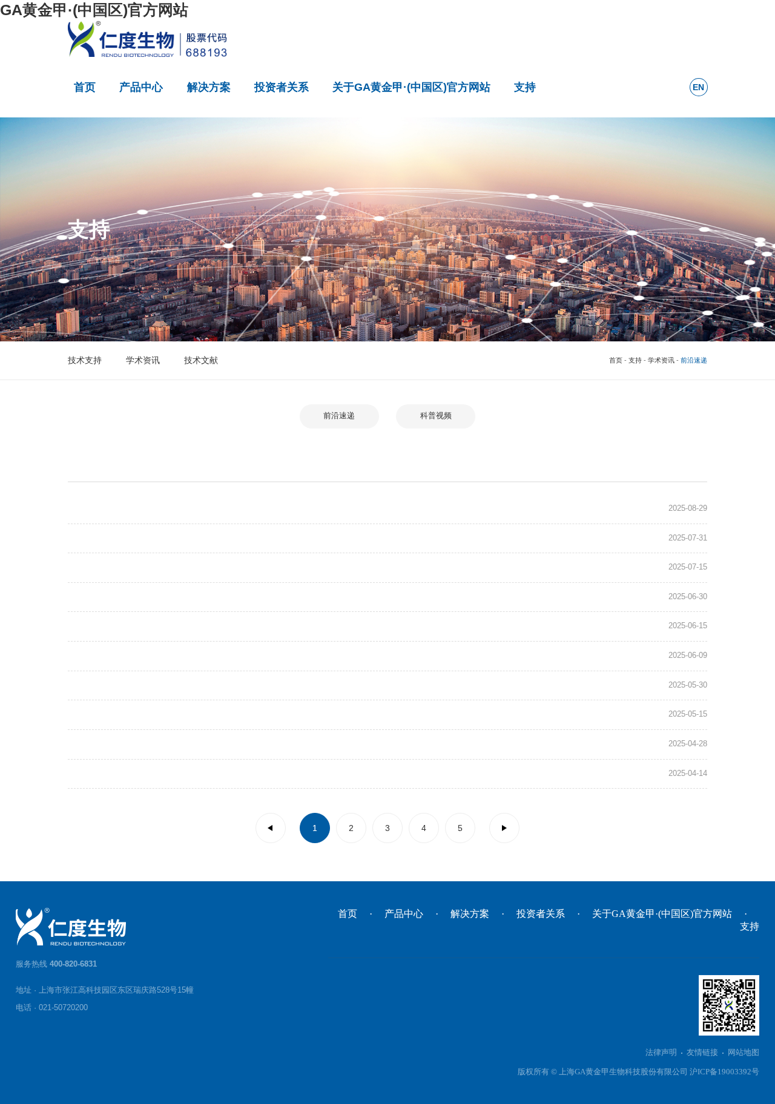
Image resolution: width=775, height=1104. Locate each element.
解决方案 (209, 87)
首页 (85, 87)
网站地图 (743, 1052)
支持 (525, 87)
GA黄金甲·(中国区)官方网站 (94, 9)
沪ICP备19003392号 (724, 1072)
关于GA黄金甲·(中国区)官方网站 (411, 87)
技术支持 (85, 360)
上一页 (271, 828)
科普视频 (436, 416)
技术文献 (201, 360)
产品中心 (141, 87)
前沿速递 (339, 416)
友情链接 (702, 1052)
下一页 (504, 828)
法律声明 (661, 1052)
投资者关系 (281, 87)
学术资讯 (143, 360)
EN (698, 87)
